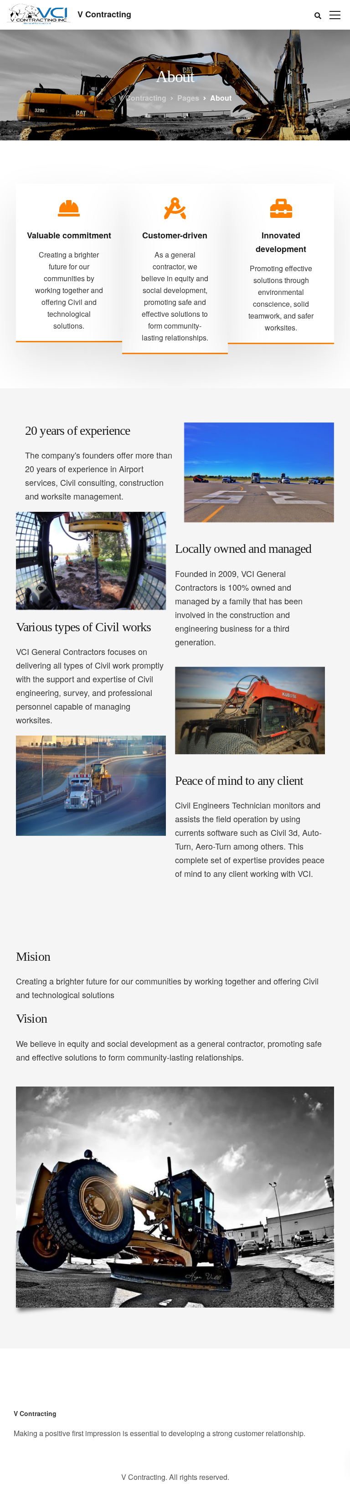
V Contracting (104, 14)
